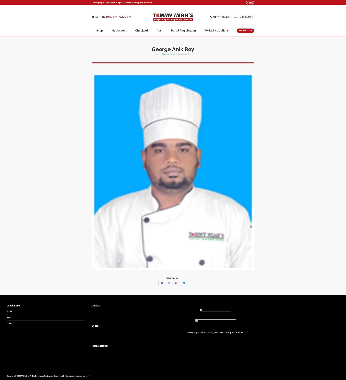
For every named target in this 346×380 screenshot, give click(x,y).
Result (9, 317)
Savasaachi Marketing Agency (78, 376)
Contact (10, 323)
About (9, 311)
